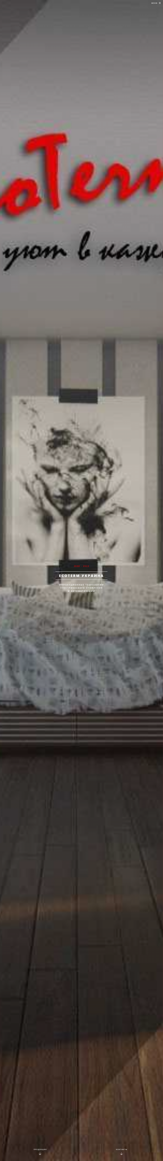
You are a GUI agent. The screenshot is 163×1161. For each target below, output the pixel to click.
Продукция (40, 1149)
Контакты (121, 1149)
